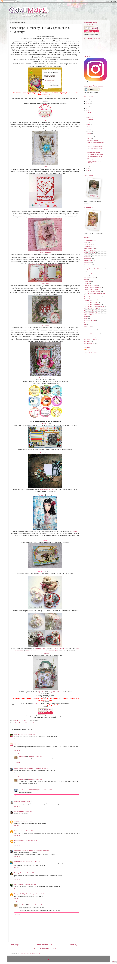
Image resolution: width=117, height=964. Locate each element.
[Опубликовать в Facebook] (36, 720)
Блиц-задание (88, 244)
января (89, 138)
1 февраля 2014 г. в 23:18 (27, 831)
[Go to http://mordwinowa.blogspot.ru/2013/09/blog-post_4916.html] (37, 571)
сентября (90, 119)
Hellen (45, 121)
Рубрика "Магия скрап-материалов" (94, 306)
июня (89, 126)
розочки (51, 489)
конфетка (87, 256)
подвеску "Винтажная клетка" (34, 650)
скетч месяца (88, 314)
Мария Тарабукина (45, 252)
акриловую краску (53, 650)
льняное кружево (40, 648)
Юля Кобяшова (18, 884)
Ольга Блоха (45, 653)
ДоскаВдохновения (89, 252)
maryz (16, 811)
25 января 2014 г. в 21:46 (35, 756)
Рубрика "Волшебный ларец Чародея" (95, 293)
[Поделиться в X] (34, 720)
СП (85, 325)
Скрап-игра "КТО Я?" (90, 320)
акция (86, 242)
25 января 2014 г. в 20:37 (26, 801)
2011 (87, 170)
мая (88, 129)
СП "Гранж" (87, 327)
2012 (87, 168)
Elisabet (16, 801)
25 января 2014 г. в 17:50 (28, 734)
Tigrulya (45, 166)
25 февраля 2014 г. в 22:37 (41, 850)
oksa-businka (45, 325)
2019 (87, 99)
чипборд (59, 692)
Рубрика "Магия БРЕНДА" (91, 302)
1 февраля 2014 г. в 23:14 (27, 821)
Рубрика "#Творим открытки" (92, 291)
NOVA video (17, 744)
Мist (41, 453)
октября (90, 117)
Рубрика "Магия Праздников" (92, 304)
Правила (36, 703)
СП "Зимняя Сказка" (90, 331)
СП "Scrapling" (88, 341)
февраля (90, 136)
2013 (87, 166)
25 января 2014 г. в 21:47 (45, 790)
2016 (87, 106)
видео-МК (74, 531)
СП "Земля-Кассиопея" (90, 329)
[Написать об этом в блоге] (33, 720)
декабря (90, 112)
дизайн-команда (89, 250)
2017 (87, 103)
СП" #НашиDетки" (89, 343)
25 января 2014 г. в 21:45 (35, 779)
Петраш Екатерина (19, 861)
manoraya (43, 423)
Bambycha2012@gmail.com (22, 894)
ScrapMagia (89, 350)
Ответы (18, 753)
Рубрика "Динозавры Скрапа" (92, 297)
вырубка (40, 692)
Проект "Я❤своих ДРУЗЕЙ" (91, 289)
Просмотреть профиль (90, 352)
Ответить (17, 739)
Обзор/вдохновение (90, 277)
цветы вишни (44, 489)
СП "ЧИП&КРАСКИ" (89, 337)
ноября (89, 115)
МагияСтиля (87, 262)
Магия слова (87, 258)
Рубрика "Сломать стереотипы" (93, 310)
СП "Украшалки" (88, 335)
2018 (87, 101)
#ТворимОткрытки (89, 240)
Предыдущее (75, 945)
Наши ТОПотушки (89, 273)
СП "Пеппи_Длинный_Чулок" (92, 333)
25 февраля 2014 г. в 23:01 (27, 873)
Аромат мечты (18, 840)
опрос (86, 279)
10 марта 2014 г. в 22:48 (37, 894)
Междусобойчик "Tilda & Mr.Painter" (94, 269)
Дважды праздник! (92, 140)
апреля (89, 131)
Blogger (70, 959)
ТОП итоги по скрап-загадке (95, 156)
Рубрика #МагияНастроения (92, 312)
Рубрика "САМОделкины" (91, 308)
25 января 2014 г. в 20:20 (41, 768)
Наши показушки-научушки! (95, 146)
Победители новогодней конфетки (94, 161)
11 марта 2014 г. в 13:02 (35, 905)
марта (89, 133)
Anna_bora (17, 734)
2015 (87, 108)
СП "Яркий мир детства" (91, 339)
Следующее (15, 945)
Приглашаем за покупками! (95, 154)
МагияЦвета (87, 267)
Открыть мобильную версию (45, 948)
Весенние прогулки (89, 248)
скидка (86, 316)
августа (89, 122)
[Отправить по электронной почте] (31, 720)
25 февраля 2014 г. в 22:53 (33, 861)
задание (86, 254)
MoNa (40, 571)
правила (86, 283)
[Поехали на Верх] (114, 962)
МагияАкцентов (88, 260)
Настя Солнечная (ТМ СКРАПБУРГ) (23, 768)
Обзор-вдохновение (93, 159)
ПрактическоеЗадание (90, 285)
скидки (86, 318)
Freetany (16, 873)
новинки (86, 275)
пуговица (53, 692)
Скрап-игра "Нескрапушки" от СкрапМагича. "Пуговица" (95, 149)
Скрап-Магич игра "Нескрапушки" (24, 723)
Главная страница (44, 945)
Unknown (16, 821)
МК (85, 271)
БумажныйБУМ (88, 246)
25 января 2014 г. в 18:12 (28, 744)
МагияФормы (88, 265)
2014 (87, 110)
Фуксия (41, 495)
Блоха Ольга (22, 756)
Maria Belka (45, 283)
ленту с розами (59, 648)
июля (89, 124)
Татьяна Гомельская (45, 378)
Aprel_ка (45, 209)
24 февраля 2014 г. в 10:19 (30, 840)
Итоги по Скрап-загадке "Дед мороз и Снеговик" (95, 143)
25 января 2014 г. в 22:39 (25, 811)
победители (87, 281)
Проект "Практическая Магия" (92, 287)
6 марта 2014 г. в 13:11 (30, 884)
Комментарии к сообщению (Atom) (30, 953)
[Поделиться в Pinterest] (37, 720)
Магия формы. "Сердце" (94, 152)
